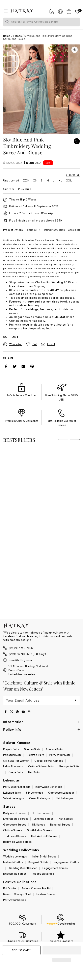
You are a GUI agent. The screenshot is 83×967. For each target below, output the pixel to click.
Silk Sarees (38, 824)
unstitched (11, 180)
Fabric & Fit (33, 229)
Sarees (17, 35)
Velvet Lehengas (13, 798)
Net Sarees (66, 818)
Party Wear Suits (60, 754)
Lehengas (11, 780)
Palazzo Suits (35, 754)
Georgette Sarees (14, 824)
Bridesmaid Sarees (15, 873)
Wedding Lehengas (15, 856)
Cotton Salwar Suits (41, 766)
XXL (69, 180)
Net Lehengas (64, 798)
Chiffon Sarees (12, 830)
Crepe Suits (15, 772)
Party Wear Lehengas (16, 786)
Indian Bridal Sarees (44, 856)
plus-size (24, 189)
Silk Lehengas (34, 792)
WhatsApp (47, 213)
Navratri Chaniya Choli (17, 894)
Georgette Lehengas (61, 792)
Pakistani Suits (12, 754)
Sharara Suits (32, 749)
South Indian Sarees (39, 830)
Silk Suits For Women (16, 760)
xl (60, 180)
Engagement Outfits (66, 862)
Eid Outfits (10, 888)
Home (6, 35)
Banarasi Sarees (60, 824)
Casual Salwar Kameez (48, 760)
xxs (26, 180)
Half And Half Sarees (44, 836)
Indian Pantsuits (13, 766)
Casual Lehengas (40, 798)
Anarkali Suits (54, 749)
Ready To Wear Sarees (17, 841)
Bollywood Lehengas (48, 786)
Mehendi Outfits (13, 862)
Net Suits (34, 772)
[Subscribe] (72, 700)
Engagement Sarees (55, 868)
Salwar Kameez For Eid (36, 888)
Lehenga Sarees (44, 818)
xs (35, 180)
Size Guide (73, 175)
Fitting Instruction (54, 229)
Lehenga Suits (12, 792)
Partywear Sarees (14, 900)
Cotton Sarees (41, 813)
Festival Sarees (46, 894)
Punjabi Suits (11, 749)
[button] (62, 950)
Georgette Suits (69, 766)
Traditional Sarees (14, 836)
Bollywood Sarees (14, 813)
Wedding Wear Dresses (22, 868)
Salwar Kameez (16, 742)
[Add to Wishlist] (77, 141)
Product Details (13, 229)
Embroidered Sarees (15, 818)
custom (8, 189)
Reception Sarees (43, 873)
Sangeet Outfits (38, 862)
